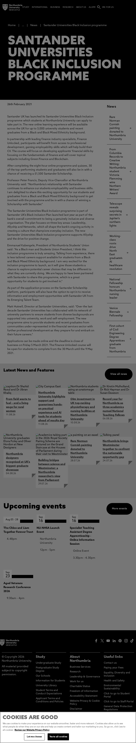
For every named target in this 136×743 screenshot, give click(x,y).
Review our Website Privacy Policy (32, 730)
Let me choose (34, 737)
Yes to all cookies (58, 737)
